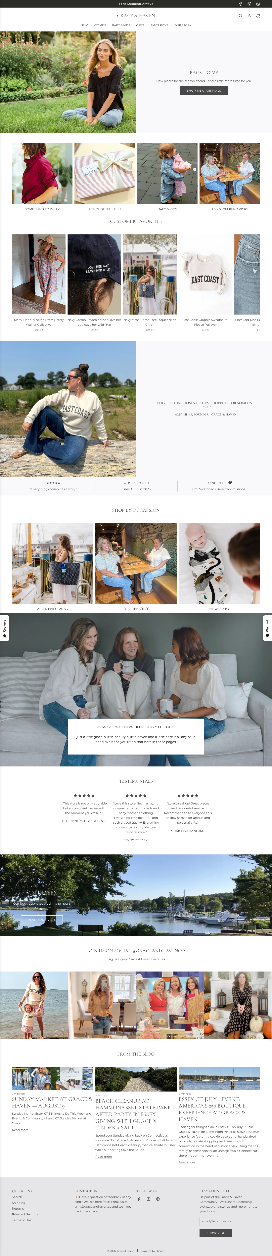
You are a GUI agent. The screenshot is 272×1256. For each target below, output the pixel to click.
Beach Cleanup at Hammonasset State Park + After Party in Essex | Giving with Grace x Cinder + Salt (135, 1114)
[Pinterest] (258, 4)
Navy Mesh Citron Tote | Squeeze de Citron (149, 322)
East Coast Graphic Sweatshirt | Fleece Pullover (205, 322)
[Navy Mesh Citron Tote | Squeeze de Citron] (150, 274)
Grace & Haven (136, 16)
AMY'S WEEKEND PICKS (229, 209)
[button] (16, 285)
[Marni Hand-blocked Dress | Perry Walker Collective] (39, 274)
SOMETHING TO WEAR (42, 209)
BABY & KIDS (167, 209)
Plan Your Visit (42, 920)
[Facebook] (240, 4)
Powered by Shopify (153, 1250)
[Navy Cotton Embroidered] (94, 274)
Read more (20, 1130)
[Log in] (249, 15)
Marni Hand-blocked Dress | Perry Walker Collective (39, 322)
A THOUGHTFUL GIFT (104, 209)
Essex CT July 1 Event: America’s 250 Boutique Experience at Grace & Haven (212, 1109)
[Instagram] (249, 4)
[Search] (240, 15)
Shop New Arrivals (204, 90)
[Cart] (258, 15)
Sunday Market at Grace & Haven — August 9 (52, 1102)
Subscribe (215, 1233)
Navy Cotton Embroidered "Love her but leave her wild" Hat (94, 322)
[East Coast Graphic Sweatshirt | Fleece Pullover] (205, 274)
